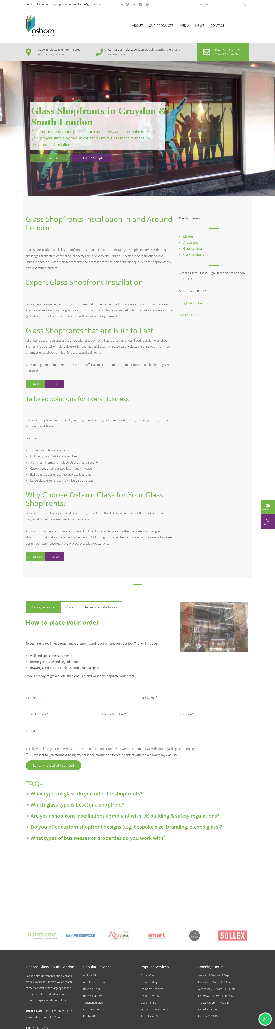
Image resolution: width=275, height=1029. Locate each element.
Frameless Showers (152, 989)
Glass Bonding (149, 982)
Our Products (161, 25)
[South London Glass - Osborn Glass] (40, 25)
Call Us (55, 384)
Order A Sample (92, 158)
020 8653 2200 (189, 315)
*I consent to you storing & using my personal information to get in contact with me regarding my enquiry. (103, 755)
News (199, 25)
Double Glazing (92, 1016)
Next (254, 624)
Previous (174, 624)
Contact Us (50, 158)
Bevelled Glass (91, 989)
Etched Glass (148, 975)
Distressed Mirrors (94, 1009)
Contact (217, 25)
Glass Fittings (148, 1002)
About (137, 25)
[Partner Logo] (42, 935)
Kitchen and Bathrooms (154, 1009)
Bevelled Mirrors (92, 996)
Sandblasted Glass (151, 1016)
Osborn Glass (147, 304)
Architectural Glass (94, 982)
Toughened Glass (93, 1002)
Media (184, 25)
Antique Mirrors (92, 975)
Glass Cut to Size (150, 996)
